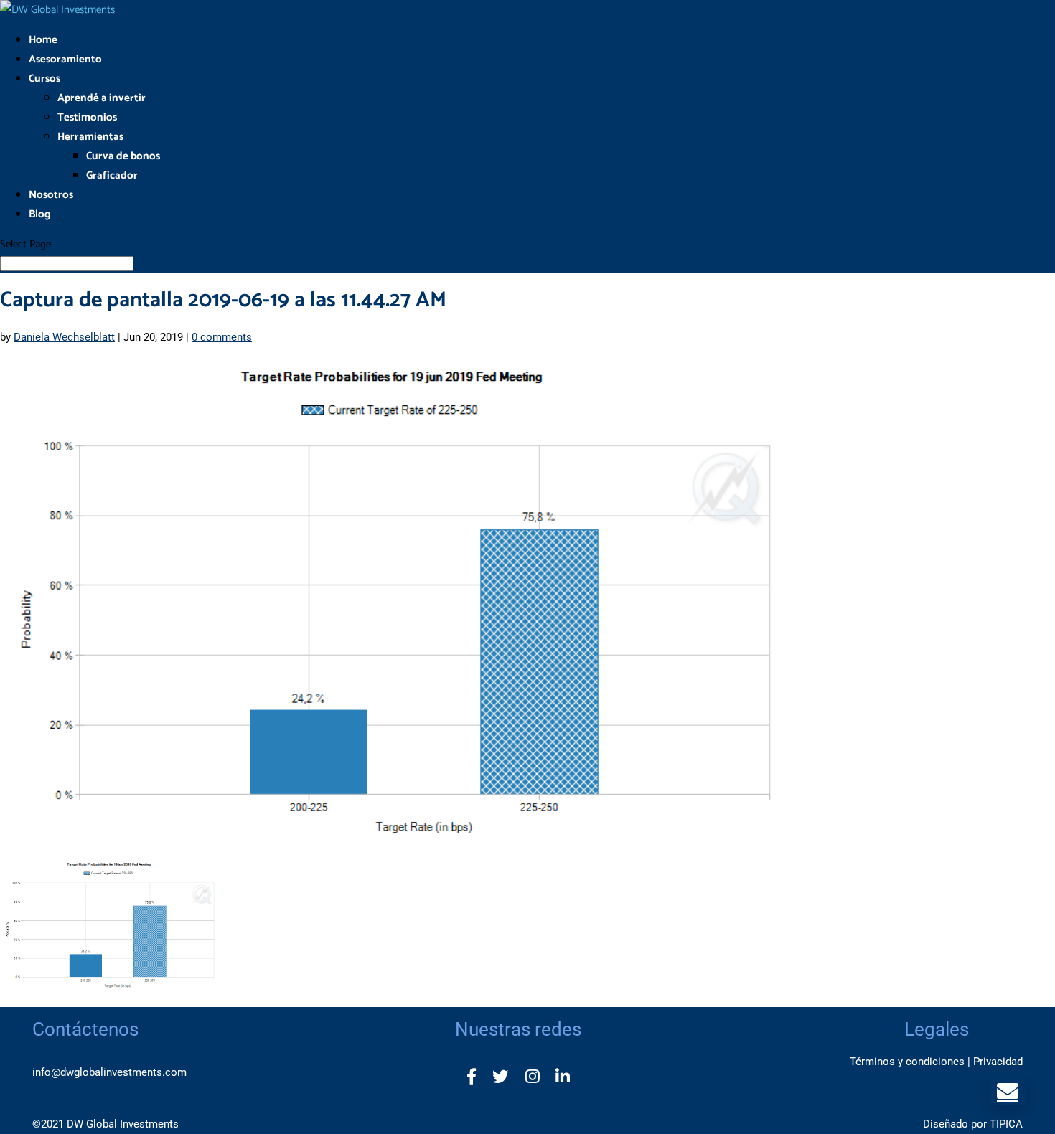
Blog (40, 214)
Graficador (112, 175)
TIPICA (1006, 1124)
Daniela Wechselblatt (64, 337)
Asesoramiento (65, 59)
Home (43, 40)
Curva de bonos (123, 156)
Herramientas (90, 137)
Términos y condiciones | (910, 1061)
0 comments (222, 337)
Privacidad (998, 1061)
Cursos (44, 79)
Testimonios (87, 117)
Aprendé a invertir (101, 98)
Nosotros (51, 195)
